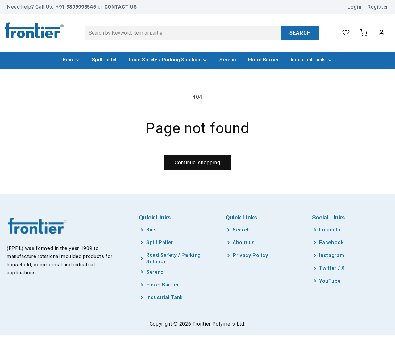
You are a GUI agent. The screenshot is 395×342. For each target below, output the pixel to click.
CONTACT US (120, 7)
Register (378, 7)
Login (354, 7)
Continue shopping (198, 162)
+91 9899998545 (76, 7)
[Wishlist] (346, 33)
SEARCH (300, 33)
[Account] (381, 33)
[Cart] (363, 33)
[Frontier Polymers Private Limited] (34, 31)
